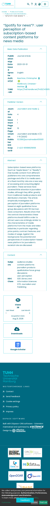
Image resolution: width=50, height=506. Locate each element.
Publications (16, 12)
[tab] (25, 49)
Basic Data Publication (17, 49)
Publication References (16, 14)
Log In (35, 4)
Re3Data (31, 464)
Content (11, 255)
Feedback (25, 500)
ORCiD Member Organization (33, 452)
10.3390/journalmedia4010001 (30, 139)
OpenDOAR (16, 475)
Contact (10, 391)
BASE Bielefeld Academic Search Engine (25, 487)
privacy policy (32, 498)
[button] (39, 4)
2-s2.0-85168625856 (26, 147)
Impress (9, 411)
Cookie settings (13, 401)
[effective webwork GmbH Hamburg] (19, 430)
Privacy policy (12, 406)
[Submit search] (28, 3)
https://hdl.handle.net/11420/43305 (33, 89)
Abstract (11, 160)
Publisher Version (15, 102)
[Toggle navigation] (45, 4)
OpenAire (34, 475)
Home (4, 12)
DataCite (14, 464)
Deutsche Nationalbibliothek (14, 452)
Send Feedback (13, 396)
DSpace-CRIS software (21, 423)
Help (31, 4)
